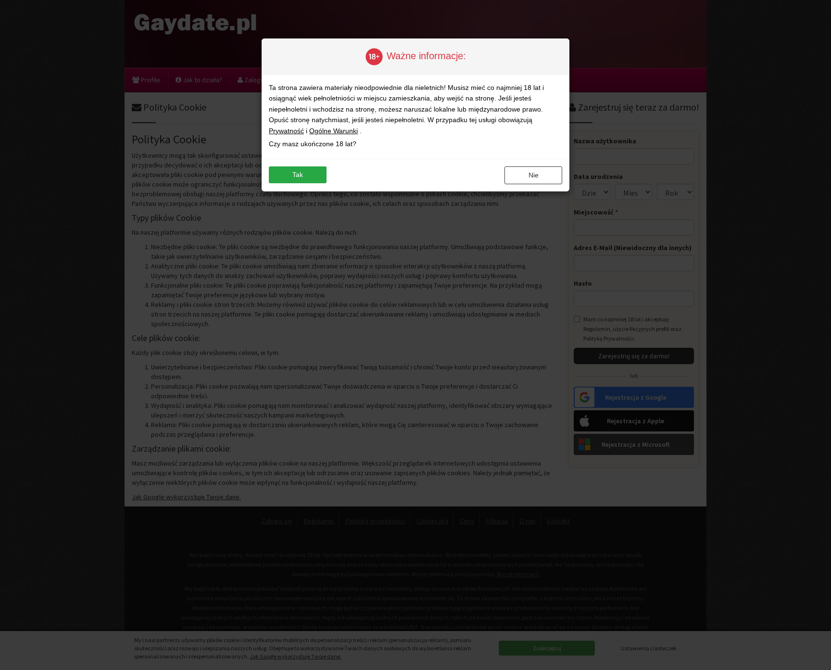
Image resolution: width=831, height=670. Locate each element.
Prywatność (286, 131)
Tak (297, 174)
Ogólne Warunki (333, 131)
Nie (534, 175)
